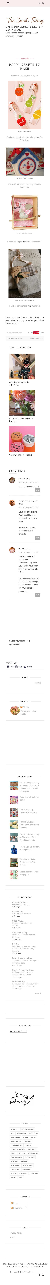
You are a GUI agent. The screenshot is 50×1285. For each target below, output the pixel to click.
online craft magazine (19, 1161)
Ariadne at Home (34, 242)
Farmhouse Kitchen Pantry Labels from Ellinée (28, 862)
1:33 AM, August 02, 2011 (29, 482)
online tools (27, 1165)
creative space (16, 1141)
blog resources (27, 1129)
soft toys (34, 1173)
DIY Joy (15, 944)
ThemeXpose (28, 1272)
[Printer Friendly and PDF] (19, 668)
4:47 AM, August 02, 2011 (29, 508)
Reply (37, 490)
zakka (21, 1177)
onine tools (29, 1157)
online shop (15, 1165)
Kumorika (36, 306)
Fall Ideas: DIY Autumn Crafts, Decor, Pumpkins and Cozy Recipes (24, 948)
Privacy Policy (16, 1233)
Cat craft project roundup (20, 455)
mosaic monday (16, 1157)
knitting (22, 1153)
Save (37, 332)
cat (12, 1133)
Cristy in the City (19, 933)
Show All (38, 993)
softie (13, 1177)
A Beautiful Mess (20, 902)
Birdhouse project (14, 242)
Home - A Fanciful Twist (22, 970)
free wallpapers (16, 1145)
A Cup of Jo (17, 912)
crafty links (25, 59)
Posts (15, 1203)
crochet (27, 1141)
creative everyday (29, 1137)
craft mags (33, 1133)
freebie (28, 1145)
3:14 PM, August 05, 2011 (29, 552)
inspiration (32, 1149)
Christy (16, 75)
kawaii (13, 1153)
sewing (13, 1173)
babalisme (25, 548)
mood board (33, 1153)
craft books (21, 1133)
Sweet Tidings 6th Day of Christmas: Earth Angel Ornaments (29, 837)
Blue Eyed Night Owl (28, 502)
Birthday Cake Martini (20, 905)
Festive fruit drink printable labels (21, 137)
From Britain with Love (22, 958)
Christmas (14, 1129)
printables (26, 1169)
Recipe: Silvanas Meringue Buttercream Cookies (29, 825)
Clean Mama (17, 921)
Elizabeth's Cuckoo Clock (19, 184)
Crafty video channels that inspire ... (21, 419)
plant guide (15, 1169)
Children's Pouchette (18, 306)
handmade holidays (18, 1149)
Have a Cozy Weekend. (21, 914)
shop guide (23, 1173)
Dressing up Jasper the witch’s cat (19, 383)
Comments (17, 1208)
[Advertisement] (28, 53)
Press (12, 1238)
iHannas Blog (18, 982)
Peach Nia (24, 479)
